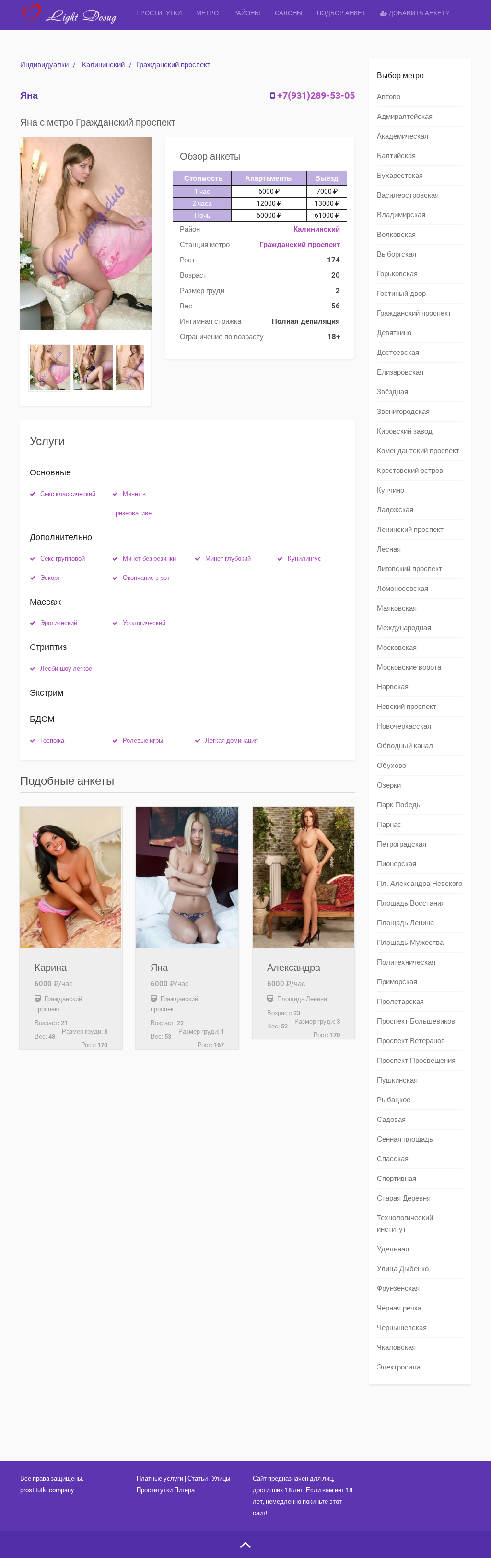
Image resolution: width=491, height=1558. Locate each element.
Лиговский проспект (409, 569)
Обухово (391, 765)
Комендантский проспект (418, 451)
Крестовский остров (410, 470)
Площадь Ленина (405, 923)
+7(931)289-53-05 (316, 95)
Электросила (399, 1367)
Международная (404, 628)
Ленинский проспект (410, 529)
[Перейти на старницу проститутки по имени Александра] (303, 877)
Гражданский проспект (173, 64)
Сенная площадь (405, 1139)
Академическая (402, 136)
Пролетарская (400, 1001)
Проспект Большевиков (416, 1021)
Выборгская (396, 254)
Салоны (289, 13)
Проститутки (159, 13)
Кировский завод (405, 431)
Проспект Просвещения (416, 1060)
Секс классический (67, 493)
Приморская (397, 982)
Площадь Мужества (410, 942)
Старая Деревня (404, 1198)
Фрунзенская (398, 1288)
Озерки (389, 785)
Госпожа (52, 740)
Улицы (221, 1478)
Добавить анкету (418, 13)
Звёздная (392, 392)
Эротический (58, 622)
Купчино (390, 490)
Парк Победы (399, 805)
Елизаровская (400, 372)
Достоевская (398, 352)
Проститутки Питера (166, 1490)
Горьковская (397, 274)
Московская (397, 647)
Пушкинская (397, 1080)
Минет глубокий (228, 558)
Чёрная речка (399, 1308)
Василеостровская (408, 195)
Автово (388, 97)
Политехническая (406, 962)
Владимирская (401, 215)
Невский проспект (406, 706)
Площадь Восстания (411, 903)
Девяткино (394, 333)
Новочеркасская (404, 726)
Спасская (393, 1159)
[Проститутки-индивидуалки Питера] (74, 21)
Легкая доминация (231, 740)
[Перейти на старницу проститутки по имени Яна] (187, 877)
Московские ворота (409, 667)
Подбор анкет (341, 13)
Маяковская (397, 608)
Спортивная (396, 1178)
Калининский (103, 64)
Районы (246, 13)
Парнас (389, 824)
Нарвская (393, 687)
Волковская (396, 234)
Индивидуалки (44, 64)
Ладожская (395, 510)
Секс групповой (62, 558)
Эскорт (50, 577)
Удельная (393, 1249)
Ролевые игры (143, 740)
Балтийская (396, 156)
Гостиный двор (401, 293)
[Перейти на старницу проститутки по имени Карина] (71, 877)
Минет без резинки (149, 558)
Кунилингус (304, 558)
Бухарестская (400, 175)
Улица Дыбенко (403, 1268)
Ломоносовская (402, 588)
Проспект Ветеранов (411, 1041)
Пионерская (396, 864)
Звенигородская (403, 411)
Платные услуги (160, 1478)
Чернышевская (402, 1327)
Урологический (144, 622)
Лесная (389, 549)
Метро (207, 13)
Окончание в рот (146, 577)
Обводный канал (405, 746)
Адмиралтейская (405, 116)
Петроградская (401, 844)
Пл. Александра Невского (419, 883)
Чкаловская (396, 1347)
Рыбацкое (393, 1100)
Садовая (391, 1119)
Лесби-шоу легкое (66, 668)
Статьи (197, 1478)
